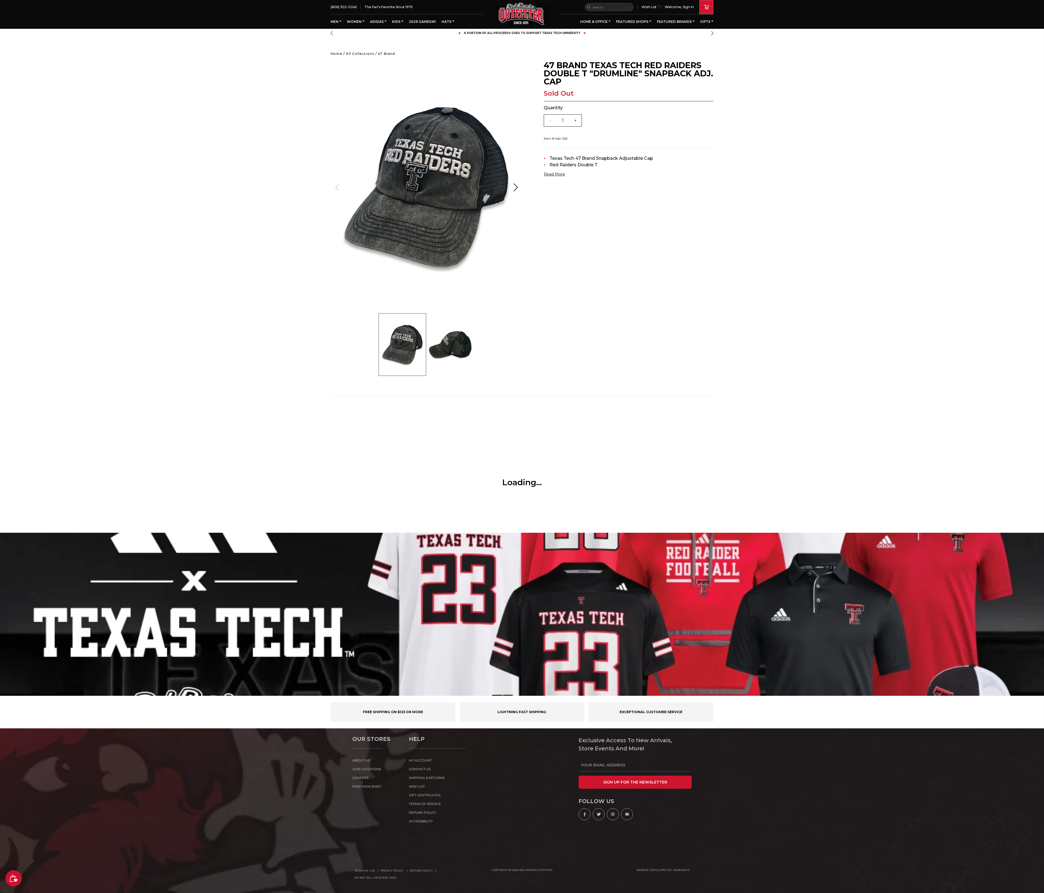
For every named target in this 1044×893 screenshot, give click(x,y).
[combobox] (609, 7)
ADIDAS (377, 22)
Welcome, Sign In (679, 7)
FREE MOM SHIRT (366, 786)
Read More (554, 174)
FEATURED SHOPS (632, 22)
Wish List (651, 6)
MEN (335, 22)
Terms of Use (365, 870)
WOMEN (354, 22)
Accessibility (421, 821)
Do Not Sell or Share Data (375, 877)
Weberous (681, 870)
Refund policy (422, 812)
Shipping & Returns (427, 778)
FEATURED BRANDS (674, 22)
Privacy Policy (392, 870)
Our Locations (366, 769)
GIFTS (705, 22)
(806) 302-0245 (344, 7)
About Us (361, 760)
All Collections (360, 54)
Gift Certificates (424, 795)
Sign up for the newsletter (635, 782)
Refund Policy (421, 870)
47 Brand (386, 54)
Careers (360, 778)
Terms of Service (425, 804)
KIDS (396, 22)
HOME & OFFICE (594, 22)
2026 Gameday (422, 22)
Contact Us (420, 769)
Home (336, 54)
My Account (420, 760)
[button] (332, 33)
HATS (447, 22)
